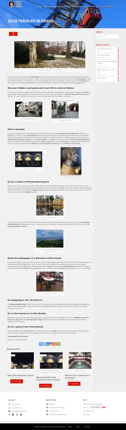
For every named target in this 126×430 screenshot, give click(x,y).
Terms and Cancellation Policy (94, 404)
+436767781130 (17, 408)
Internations (28, 331)
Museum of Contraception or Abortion (45, 143)
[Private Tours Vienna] (15, 4)
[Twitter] (44, 344)
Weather (52, 404)
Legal (87, 414)
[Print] (55, 344)
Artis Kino (11, 319)
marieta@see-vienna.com (19, 411)
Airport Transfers (54, 411)
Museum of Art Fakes (72, 143)
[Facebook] (40, 344)
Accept (70, 427)
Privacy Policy (90, 411)
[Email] (58, 344)
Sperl (26, 268)
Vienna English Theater (34, 319)
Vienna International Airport (57, 408)
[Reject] (124, 427)
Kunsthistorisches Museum (68, 133)
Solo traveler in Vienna (103, 55)
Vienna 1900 (41, 139)
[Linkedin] (48, 344)
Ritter (63, 268)
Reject (78, 427)
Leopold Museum (32, 135)
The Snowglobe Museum (80, 139)
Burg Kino (19, 319)
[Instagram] (51, 344)
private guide (81, 78)
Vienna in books (101, 78)
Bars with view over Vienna (21, 375)
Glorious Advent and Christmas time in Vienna (48, 378)
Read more (87, 427)
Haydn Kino (85, 317)
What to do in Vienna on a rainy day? (77, 376)
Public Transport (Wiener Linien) (58, 414)
